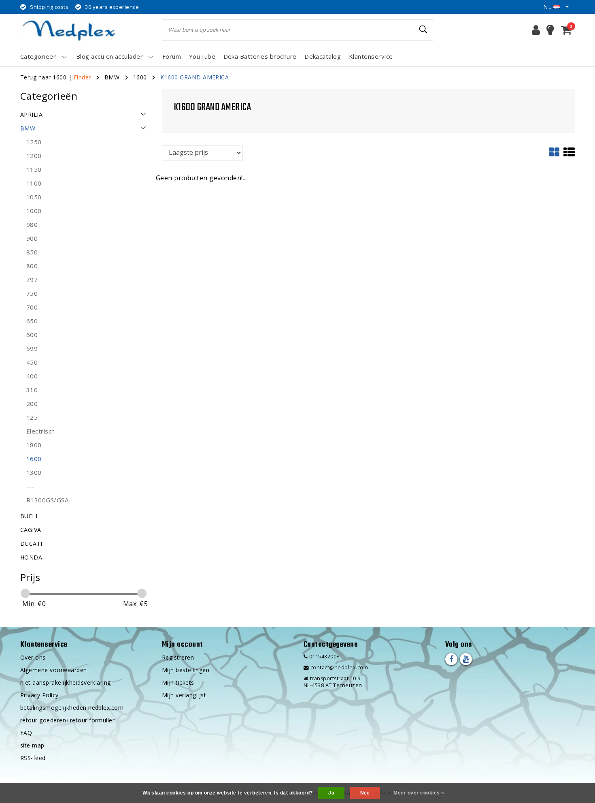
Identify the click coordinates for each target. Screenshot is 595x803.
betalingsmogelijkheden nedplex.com (71, 707)
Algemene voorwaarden (53, 670)
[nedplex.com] (70, 30)
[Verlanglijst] (550, 30)
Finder (82, 77)
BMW (111, 77)
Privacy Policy (39, 695)
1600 (140, 77)
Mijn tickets (178, 682)
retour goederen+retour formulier (67, 720)
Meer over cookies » (418, 793)
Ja (331, 793)
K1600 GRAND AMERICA (194, 77)
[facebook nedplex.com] (451, 659)
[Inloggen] (536, 30)
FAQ (26, 733)
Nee (365, 793)
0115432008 (323, 656)
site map (32, 745)
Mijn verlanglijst (184, 695)
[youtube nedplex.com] (466, 659)
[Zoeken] (423, 29)
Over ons (33, 657)
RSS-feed (33, 758)
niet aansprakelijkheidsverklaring (65, 682)
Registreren (178, 657)
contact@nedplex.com (339, 667)
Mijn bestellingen (185, 670)
